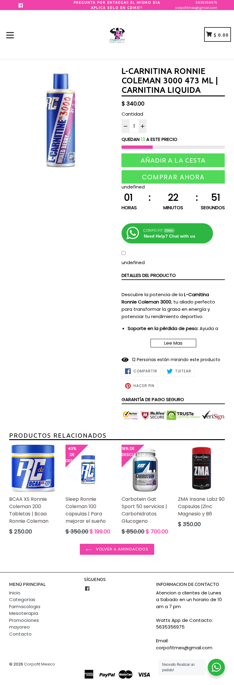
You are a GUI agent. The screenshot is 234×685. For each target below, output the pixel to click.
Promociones (24, 620)
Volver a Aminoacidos (122, 549)
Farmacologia (24, 606)
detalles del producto (149, 275)
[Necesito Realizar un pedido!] (216, 667)
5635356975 (206, 2)
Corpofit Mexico (39, 664)
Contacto (20, 634)
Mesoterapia (23, 613)
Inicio (14, 593)
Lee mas (173, 343)
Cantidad (132, 114)
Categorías (22, 599)
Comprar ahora (173, 177)
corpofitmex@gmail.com (196, 7)
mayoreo (19, 627)
